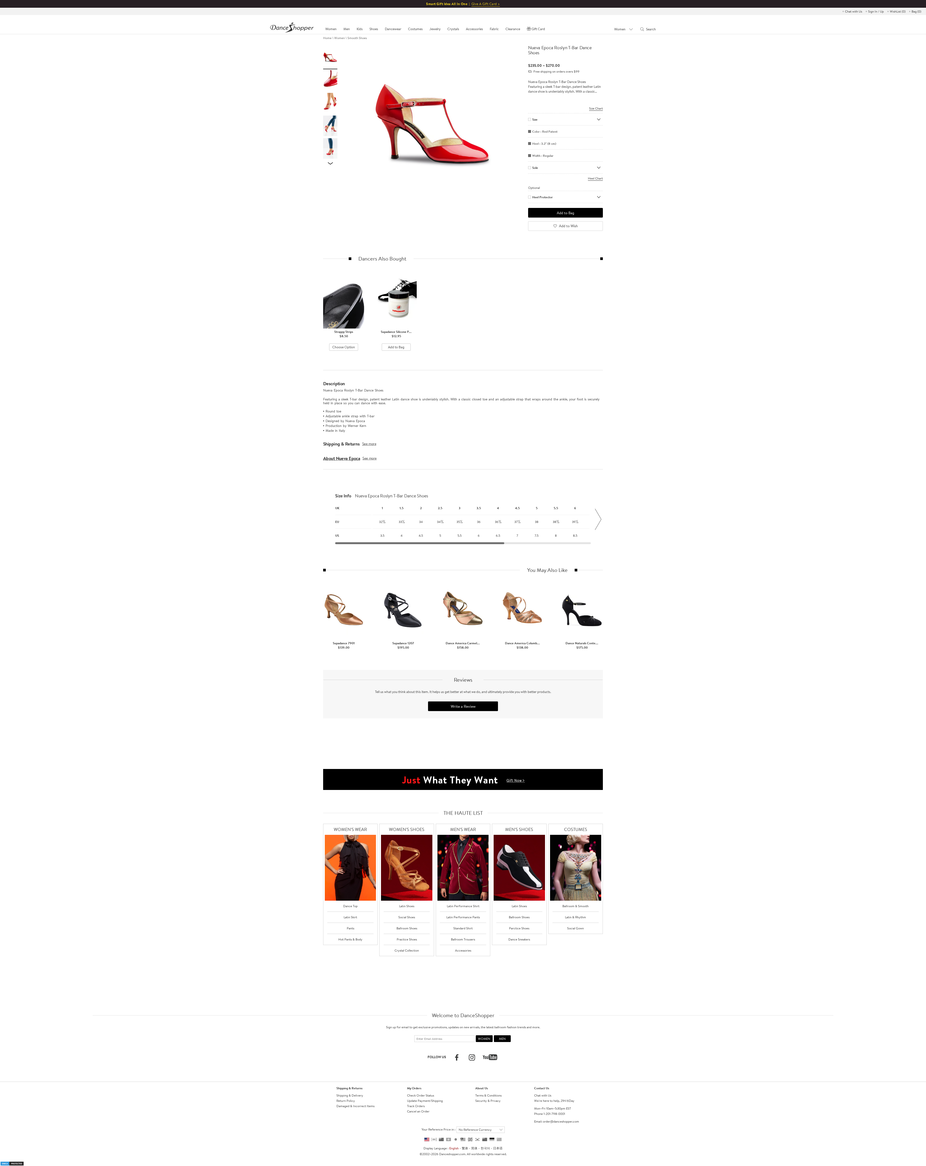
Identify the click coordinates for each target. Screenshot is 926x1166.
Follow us (437, 1057)
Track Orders (416, 1106)
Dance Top (350, 906)
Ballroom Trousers (463, 939)
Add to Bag (396, 347)
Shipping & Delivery (349, 1095)
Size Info (343, 496)
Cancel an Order (418, 1111)
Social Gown (575, 928)
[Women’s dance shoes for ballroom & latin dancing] (406, 868)
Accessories (463, 950)
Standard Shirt (463, 928)
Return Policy (345, 1100)
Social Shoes (406, 917)
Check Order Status (420, 1095)
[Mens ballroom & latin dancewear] (463, 868)
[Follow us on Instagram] (472, 1057)
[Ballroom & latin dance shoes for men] (519, 868)
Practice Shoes (407, 939)
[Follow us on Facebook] (456, 1057)
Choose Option (343, 347)
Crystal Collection (407, 950)
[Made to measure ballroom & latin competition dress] (575, 868)
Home (327, 38)
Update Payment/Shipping (425, 1100)
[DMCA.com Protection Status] (12, 1163)
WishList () (898, 11)
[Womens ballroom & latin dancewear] (350, 868)
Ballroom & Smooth (575, 906)
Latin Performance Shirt (463, 906)
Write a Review (463, 706)
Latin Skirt (350, 917)
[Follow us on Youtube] (490, 1057)
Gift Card (538, 29)
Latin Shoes (406, 906)
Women (339, 38)
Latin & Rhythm (575, 917)
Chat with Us (853, 11)
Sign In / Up (876, 11)
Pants (350, 928)
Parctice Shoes (519, 928)
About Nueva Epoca (341, 458)
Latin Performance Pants (463, 917)
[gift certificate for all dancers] (463, 779)
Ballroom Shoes (406, 928)
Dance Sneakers (519, 939)
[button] (328, 519)
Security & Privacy (488, 1100)
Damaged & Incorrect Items (355, 1106)
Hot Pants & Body (350, 939)
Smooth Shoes (357, 38)
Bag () (916, 11)
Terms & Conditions (488, 1095)
